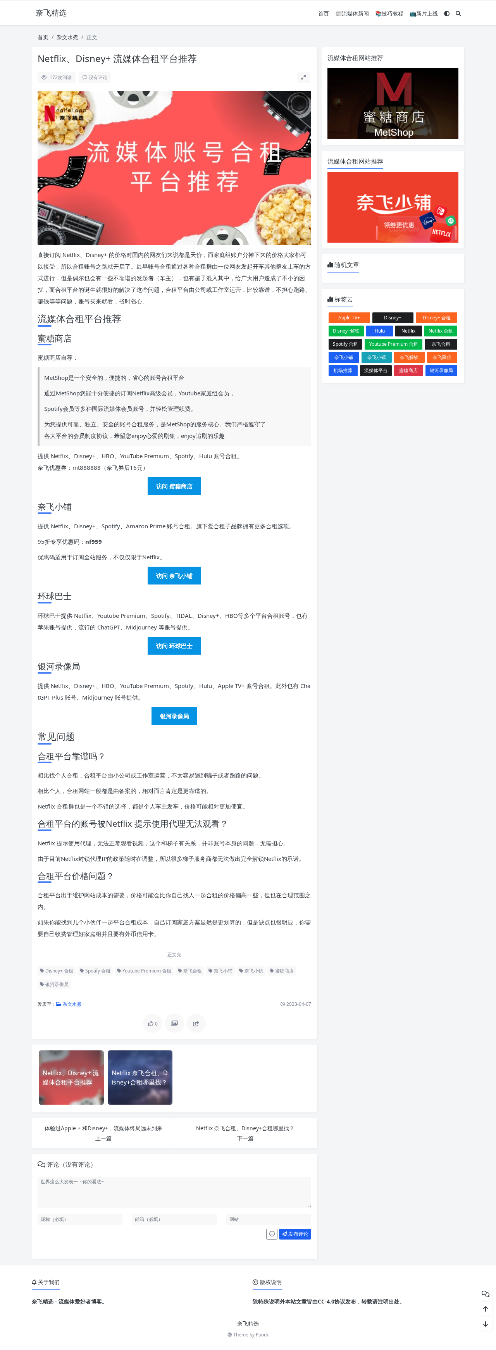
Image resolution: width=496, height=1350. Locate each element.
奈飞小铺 (222, 970)
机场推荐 (343, 370)
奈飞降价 (442, 357)
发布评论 (297, 1233)
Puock (262, 1334)
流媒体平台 (376, 370)
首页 (323, 13)
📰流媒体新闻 (352, 13)
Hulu (380, 331)
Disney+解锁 (346, 331)
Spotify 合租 (97, 970)
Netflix (408, 331)
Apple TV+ (349, 317)
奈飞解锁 (409, 357)
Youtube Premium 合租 (146, 970)
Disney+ (392, 317)
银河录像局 (56, 984)
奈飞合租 (192, 970)
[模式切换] (447, 13)
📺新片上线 (424, 13)
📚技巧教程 (389, 13)
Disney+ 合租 (58, 970)
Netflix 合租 (441, 331)
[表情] (271, 1234)
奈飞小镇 (253, 970)
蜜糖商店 (284, 970)
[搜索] (458, 13)
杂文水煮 (67, 37)
